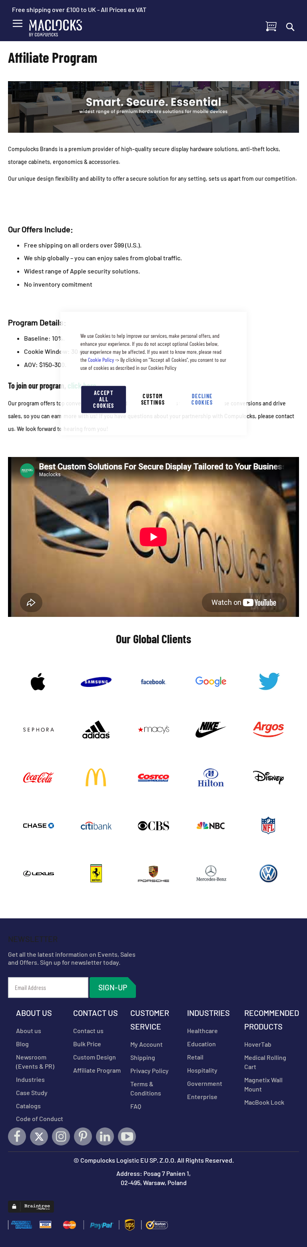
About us (28, 1030)
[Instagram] (61, 1136)
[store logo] (60, 26)
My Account (146, 1044)
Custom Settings (153, 399)
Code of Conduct (39, 1118)
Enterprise (202, 1096)
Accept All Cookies (103, 399)
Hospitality (202, 1070)
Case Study (32, 1092)
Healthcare (202, 1030)
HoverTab (257, 1044)
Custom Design (94, 1057)
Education (201, 1043)
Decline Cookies (201, 399)
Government (204, 1083)
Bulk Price (87, 1043)
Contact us (88, 1030)
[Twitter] (39, 1136)
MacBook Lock (264, 1102)
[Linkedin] (105, 1136)
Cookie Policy (101, 359)
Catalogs (28, 1105)
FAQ (135, 1106)
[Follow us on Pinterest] (83, 1136)
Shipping (142, 1057)
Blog (22, 1043)
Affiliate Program (97, 1070)
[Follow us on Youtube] (127, 1136)
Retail (195, 1057)
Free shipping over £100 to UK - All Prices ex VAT (79, 9)
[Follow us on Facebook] (17, 1136)
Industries (30, 1079)
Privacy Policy (149, 1070)
